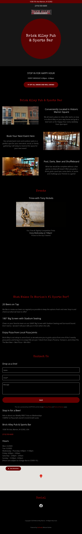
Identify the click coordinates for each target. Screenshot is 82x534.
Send (41, 400)
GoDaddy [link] (39, 527)
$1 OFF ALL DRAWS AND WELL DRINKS (41, 85)
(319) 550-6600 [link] (41, 6)
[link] (41, 9)
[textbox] (41, 370)
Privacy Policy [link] (48, 407)
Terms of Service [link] (59, 407)
